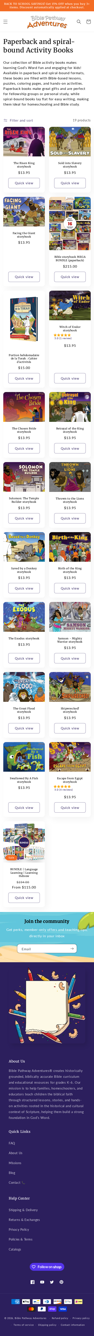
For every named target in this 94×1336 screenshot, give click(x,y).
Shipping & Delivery (23, 1210)
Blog (12, 1173)
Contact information (73, 1324)
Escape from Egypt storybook (70, 780)
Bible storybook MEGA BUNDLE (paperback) (70, 258)
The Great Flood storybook (24, 710)
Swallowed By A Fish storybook (24, 780)
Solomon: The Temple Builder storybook (24, 500)
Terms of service (24, 1324)
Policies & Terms (21, 1239)
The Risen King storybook (24, 164)
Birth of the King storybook (70, 570)
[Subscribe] (72, 948)
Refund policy (60, 1318)
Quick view (24, 183)
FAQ (12, 1143)
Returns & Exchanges (24, 1220)
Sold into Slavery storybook (70, 164)
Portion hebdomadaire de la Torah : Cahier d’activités (24, 359)
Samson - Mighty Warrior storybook (70, 640)
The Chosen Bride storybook (24, 430)
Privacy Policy (19, 1229)
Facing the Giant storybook (24, 234)
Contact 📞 (17, 1182)
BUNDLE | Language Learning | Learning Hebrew (24, 873)
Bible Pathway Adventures (31, 1318)
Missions (15, 1163)
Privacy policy (81, 1318)
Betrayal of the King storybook (70, 430)
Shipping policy (47, 1324)
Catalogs (15, 1249)
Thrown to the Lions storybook (70, 500)
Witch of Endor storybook (69, 328)
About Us (16, 1153)
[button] (5, 22)
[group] (70, 337)
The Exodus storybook (24, 638)
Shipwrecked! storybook (70, 710)
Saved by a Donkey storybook (24, 570)
